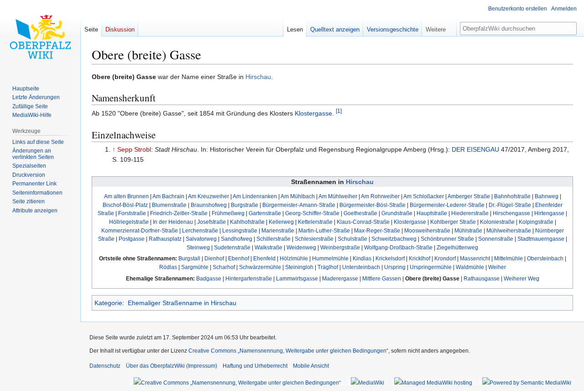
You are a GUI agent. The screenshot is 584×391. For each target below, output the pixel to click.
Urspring (395, 267)
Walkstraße (268, 247)
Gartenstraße (265, 213)
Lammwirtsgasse (297, 278)
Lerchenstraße (200, 230)
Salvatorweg (201, 239)
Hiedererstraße (470, 213)
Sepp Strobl (134, 149)
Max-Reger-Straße (377, 230)
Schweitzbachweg (394, 239)
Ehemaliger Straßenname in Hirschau (182, 302)
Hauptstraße (432, 213)
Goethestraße (360, 213)
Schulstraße (352, 239)
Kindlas (362, 258)
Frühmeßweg (228, 213)
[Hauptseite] (40, 36)
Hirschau (258, 76)
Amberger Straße (469, 196)
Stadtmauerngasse (540, 239)
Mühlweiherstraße (508, 230)
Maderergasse (340, 278)
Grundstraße (396, 213)
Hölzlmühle (294, 258)
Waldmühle (470, 267)
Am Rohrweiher (380, 196)
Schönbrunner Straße (447, 239)
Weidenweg (301, 247)
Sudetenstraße (232, 247)
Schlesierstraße (314, 239)
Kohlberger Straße (453, 222)
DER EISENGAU (475, 149)
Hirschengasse (511, 213)
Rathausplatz (165, 239)
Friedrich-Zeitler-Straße (179, 213)
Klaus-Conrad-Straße (363, 222)
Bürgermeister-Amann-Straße (298, 205)
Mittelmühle (508, 258)
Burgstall (189, 258)
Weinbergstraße (340, 247)
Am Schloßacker (423, 196)
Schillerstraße (273, 239)
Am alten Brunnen (126, 196)
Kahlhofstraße (247, 222)
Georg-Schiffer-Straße (312, 213)
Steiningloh (299, 267)
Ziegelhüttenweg (457, 247)
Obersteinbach (545, 258)
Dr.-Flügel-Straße (510, 205)
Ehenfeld (264, 258)
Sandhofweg (236, 239)
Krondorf (445, 258)
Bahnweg (546, 196)
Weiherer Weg (521, 278)
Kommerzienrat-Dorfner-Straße (139, 230)
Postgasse (132, 239)
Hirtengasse (549, 213)
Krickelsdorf (390, 258)
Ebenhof (238, 258)
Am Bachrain (168, 196)
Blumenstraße (169, 205)
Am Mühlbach (298, 196)
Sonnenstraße (495, 239)
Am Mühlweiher (337, 196)
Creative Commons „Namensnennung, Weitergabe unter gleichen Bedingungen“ (288, 351)
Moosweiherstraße (427, 230)
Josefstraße (211, 222)
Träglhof (328, 267)
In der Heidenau (173, 222)
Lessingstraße (239, 230)
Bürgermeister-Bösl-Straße (372, 205)
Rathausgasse (482, 278)
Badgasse (208, 278)
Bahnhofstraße (512, 196)
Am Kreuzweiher (208, 196)
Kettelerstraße (315, 222)
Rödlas (168, 267)
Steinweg (198, 247)
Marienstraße (277, 230)
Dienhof (214, 258)
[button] (439, 27)
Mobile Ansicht (311, 366)
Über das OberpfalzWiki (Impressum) (171, 366)
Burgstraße (244, 205)
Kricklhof (419, 258)
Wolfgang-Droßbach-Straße (398, 247)
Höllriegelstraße (129, 222)
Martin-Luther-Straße (324, 230)
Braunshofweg (209, 205)
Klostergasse (313, 113)
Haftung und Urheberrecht (255, 366)
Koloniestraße (497, 222)
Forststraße (132, 213)
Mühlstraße (468, 230)
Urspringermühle (431, 267)
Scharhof (224, 267)
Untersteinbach (361, 267)
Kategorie (108, 302)
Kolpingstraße (536, 222)
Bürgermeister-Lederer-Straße (447, 205)
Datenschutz (104, 366)
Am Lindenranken (255, 196)
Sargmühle (195, 267)
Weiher (497, 267)
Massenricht (475, 258)
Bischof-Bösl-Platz (125, 205)
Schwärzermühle (260, 267)
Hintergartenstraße (248, 278)
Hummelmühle (330, 258)
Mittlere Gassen (381, 278)
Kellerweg (281, 222)
